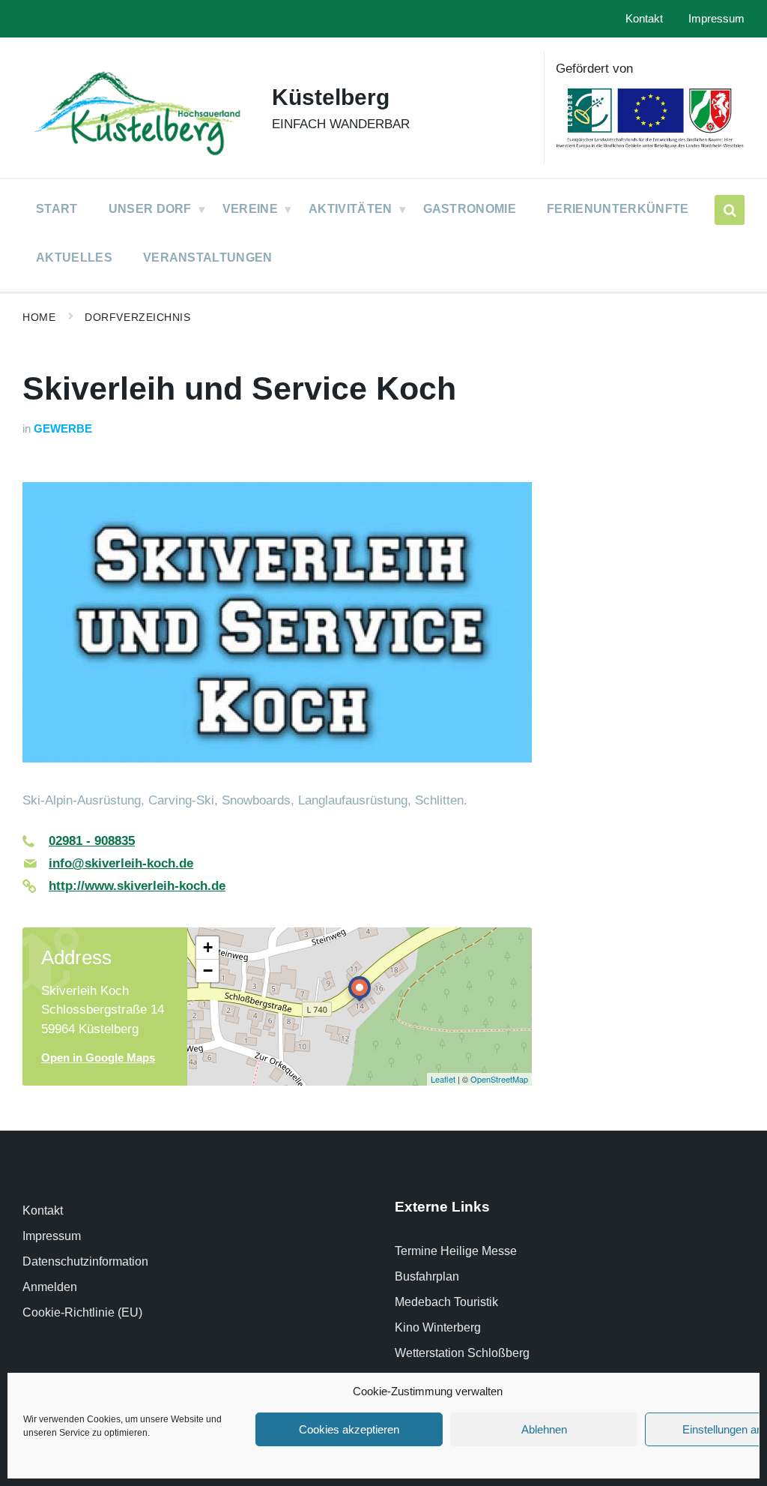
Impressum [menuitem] (716, 19)
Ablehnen (544, 1429)
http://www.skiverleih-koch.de (137, 886)
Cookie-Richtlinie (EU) (82, 1312)
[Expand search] (730, 210)
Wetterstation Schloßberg (462, 1353)
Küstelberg (330, 97)
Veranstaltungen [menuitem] (208, 257)
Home (38, 317)
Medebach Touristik (446, 1302)
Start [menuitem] (57, 208)
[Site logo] (135, 158)
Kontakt (42, 1210)
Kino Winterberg (438, 1327)
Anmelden (49, 1287)
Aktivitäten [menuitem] (350, 208)
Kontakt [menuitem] (644, 19)
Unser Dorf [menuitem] (150, 208)
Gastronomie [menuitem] (470, 208)
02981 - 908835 (92, 841)
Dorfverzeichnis (137, 317)
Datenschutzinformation (85, 1261)
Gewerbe (63, 429)
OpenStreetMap (499, 1079)
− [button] (208, 970)
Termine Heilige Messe (456, 1251)
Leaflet (443, 1079)
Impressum (51, 1236)
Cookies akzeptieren (349, 1429)
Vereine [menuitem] (250, 208)
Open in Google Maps (98, 1058)
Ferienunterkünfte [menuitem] (617, 208)
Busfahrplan (427, 1276)
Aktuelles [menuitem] (74, 257)
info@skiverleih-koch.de (121, 863)
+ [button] (208, 947)
